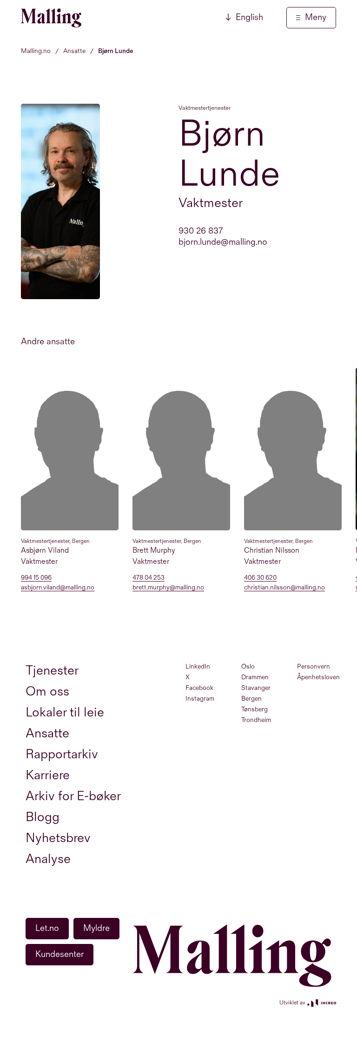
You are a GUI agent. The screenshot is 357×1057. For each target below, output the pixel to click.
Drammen (255, 677)
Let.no (47, 928)
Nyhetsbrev (58, 838)
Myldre (96, 928)
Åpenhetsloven (318, 677)
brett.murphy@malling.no (168, 587)
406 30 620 (260, 578)
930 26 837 (200, 231)
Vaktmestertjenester (204, 108)
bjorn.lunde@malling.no (222, 242)
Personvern (313, 666)
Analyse (48, 859)
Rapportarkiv (62, 754)
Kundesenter (59, 954)
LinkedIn (197, 666)
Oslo (248, 666)
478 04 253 (148, 578)
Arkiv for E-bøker (73, 796)
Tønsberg (254, 709)
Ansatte (47, 733)
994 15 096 (36, 578)
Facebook (199, 688)
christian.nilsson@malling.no (284, 587)
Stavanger (256, 688)
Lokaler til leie (65, 712)
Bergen (251, 698)
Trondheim (256, 720)
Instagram (199, 698)
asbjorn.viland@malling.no (57, 587)
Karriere (48, 775)
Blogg (43, 817)
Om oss (47, 691)
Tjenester (52, 670)
